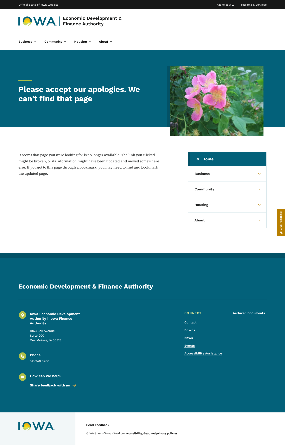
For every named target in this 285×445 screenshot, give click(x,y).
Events (189, 345)
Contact (190, 322)
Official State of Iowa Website (38, 4)
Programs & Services (253, 4)
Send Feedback (97, 425)
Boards (189, 330)
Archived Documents (249, 313)
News (188, 338)
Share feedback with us (50, 385)
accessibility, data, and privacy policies (151, 433)
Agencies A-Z (225, 4)
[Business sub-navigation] (35, 41)
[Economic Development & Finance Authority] (37, 21)
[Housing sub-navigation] (90, 41)
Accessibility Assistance (203, 353)
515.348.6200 (39, 361)
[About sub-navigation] (111, 41)
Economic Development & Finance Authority (92, 21)
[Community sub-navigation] (65, 41)
